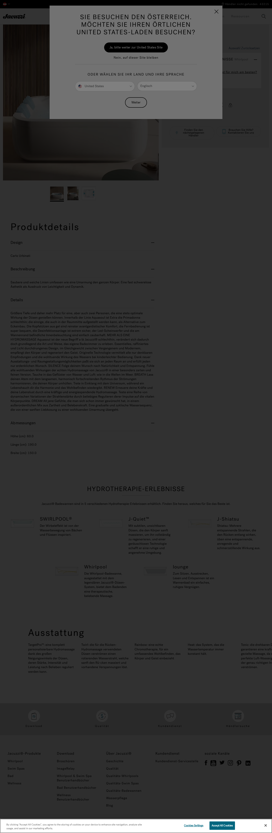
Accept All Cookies (222, 825)
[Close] (265, 825)
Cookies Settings (193, 825)
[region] (136, 826)
